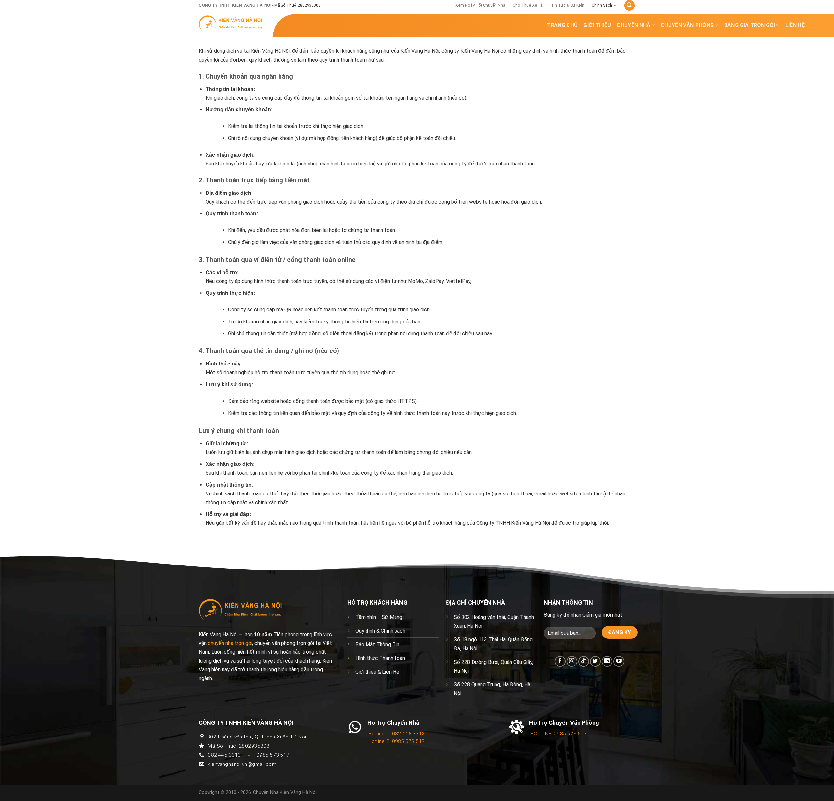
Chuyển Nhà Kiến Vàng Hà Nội (285, 792)
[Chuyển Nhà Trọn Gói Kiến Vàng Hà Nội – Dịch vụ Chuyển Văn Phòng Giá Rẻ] (230, 24)
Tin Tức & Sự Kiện (567, 5)
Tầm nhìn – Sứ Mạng (378, 617)
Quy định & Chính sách (380, 631)
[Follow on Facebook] (560, 661)
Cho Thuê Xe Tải (528, 5)
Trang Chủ (562, 25)
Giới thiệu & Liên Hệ (377, 672)
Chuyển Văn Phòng (687, 25)
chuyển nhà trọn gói (230, 643)
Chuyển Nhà (633, 25)
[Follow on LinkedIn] (607, 661)
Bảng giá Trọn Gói (749, 25)
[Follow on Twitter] (595, 661)
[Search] (629, 5)
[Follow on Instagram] (572, 661)
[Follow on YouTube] (618, 661)
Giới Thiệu (597, 25)
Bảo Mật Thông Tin (377, 644)
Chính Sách (602, 5)
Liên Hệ (795, 25)
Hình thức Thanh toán (380, 658)
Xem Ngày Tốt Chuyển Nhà (480, 5)
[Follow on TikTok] (583, 661)
